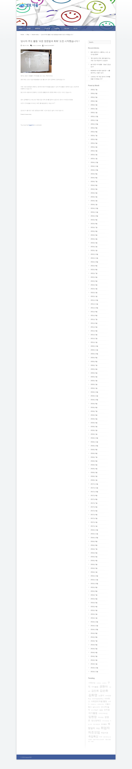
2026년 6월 (94, 93)
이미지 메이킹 (103, 713)
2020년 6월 (94, 369)
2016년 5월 (94, 556)
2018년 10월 (94, 446)
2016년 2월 (94, 568)
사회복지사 (93, 704)
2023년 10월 (94, 216)
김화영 (92, 695)
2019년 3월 (94, 426)
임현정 (92, 716)
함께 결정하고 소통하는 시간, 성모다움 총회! (100, 53)
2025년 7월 (94, 135)
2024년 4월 (94, 193)
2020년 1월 (94, 388)
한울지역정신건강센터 (98, 739)
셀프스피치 (96, 707)
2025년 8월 (94, 132)
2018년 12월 (94, 438)
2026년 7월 (94, 89)
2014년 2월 (94, 660)
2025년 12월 (94, 116)
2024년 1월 (94, 204)
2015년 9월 (94, 587)
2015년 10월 (94, 583)
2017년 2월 (94, 522)
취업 (98, 728)
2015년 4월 (94, 606)
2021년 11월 (94, 304)
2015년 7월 (94, 595)
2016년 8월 (94, 545)
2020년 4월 (94, 377)
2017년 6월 (94, 507)
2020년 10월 (94, 354)
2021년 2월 (94, 338)
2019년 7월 (94, 411)
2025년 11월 (94, 120)
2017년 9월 (94, 495)
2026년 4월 (94, 101)
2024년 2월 (94, 200)
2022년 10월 (94, 262)
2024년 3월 (94, 197)
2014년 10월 (94, 629)
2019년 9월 (94, 403)
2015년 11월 (94, 580)
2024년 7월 (94, 181)
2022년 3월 (94, 289)
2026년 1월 (94, 112)
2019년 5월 (94, 419)
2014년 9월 (94, 633)
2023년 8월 (94, 223)
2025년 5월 (94, 143)
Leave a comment (37, 45)
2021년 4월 (94, 331)
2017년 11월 (94, 488)
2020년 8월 (94, 361)
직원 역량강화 (96, 724)
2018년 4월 (94, 468)
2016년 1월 (94, 572)
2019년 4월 (94, 423)
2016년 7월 (94, 549)
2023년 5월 (94, 235)
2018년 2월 (94, 476)
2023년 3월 (94, 243)
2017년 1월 (94, 526)
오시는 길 (47, 28)
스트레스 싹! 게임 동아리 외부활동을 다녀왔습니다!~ (100, 78)
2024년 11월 (94, 166)
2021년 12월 (94, 300)
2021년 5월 (94, 327)
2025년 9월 (94, 128)
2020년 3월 (94, 380)
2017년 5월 (94, 511)
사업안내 (56, 28)
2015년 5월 (94, 602)
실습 (101, 710)
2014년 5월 (94, 648)
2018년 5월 (94, 465)
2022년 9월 (94, 266)
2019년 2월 (94, 430)
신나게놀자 (94, 710)
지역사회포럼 (105, 720)
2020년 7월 (94, 365)
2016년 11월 (94, 534)
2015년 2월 (94, 614)
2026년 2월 (94, 109)
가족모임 (91, 683)
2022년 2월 (94, 292)
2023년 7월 (94, 227)
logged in (31, 125)
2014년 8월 (94, 637)
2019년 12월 (94, 392)
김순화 (104, 690)
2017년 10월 (94, 491)
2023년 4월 (94, 239)
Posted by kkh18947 (49, 45)
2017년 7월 (94, 503)
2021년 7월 (94, 319)
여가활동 (92, 713)
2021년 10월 (94, 308)
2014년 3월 (94, 656)
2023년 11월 (94, 212)
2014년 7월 (94, 641)
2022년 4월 (94, 285)
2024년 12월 (94, 162)
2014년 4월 (94, 652)
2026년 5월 (94, 97)
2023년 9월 (94, 220)
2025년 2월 (94, 154)
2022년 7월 (94, 273)
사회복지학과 (100, 704)
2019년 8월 (94, 407)
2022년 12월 (94, 254)
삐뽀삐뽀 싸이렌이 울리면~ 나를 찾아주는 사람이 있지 (100, 72)
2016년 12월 (94, 530)
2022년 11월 (94, 258)
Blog (28, 34)
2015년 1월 (94, 618)
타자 (100, 737)
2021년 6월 (94, 323)
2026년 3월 (94, 105)
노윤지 (101, 695)
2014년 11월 (94, 625)
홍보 (92, 741)
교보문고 (104, 683)
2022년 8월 (94, 269)
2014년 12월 (94, 622)
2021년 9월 (94, 311)
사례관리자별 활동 (99, 701)
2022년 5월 (94, 281)
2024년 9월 (94, 174)
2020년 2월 (94, 384)
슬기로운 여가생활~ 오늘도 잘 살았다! (101, 66)
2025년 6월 (94, 139)
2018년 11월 (94, 442)
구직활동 (94, 687)
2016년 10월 (94, 537)
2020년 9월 (94, 357)
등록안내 (37, 28)
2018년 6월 (94, 461)
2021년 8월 (94, 315)
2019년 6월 (94, 415)
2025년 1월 (94, 158)
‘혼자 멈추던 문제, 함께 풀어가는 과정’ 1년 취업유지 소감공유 (100, 59)
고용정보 (98, 683)
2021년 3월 (94, 334)
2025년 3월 (94, 151)
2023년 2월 (94, 246)
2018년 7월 (94, 457)
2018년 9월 (94, 449)
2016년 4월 (94, 560)
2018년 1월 (94, 480)
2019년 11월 (94, 396)
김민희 (95, 690)
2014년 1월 (94, 664)
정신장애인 (96, 720)
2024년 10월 (94, 170)
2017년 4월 (94, 514)
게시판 (29, 28)
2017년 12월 (94, 484)
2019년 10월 (94, 399)
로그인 (75, 28)
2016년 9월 (94, 541)
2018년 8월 (94, 453)
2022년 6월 (94, 277)
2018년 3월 (94, 472)
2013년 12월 (94, 668)
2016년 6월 (94, 553)
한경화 (90, 739)
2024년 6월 (94, 185)
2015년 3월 (94, 610)
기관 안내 (66, 28)
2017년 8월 (94, 499)
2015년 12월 (94, 576)
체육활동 (104, 724)
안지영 (107, 710)
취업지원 (104, 733)
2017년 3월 (94, 518)
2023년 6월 (94, 231)
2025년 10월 (94, 124)
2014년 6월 (94, 645)
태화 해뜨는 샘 (107, 737)
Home (20, 28)
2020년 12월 (94, 346)
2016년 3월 (94, 564)
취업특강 (93, 736)
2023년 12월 (94, 208)
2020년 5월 (94, 373)
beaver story (35, 34)
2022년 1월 (94, 296)
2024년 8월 (94, 177)
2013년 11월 (94, 671)
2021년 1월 (94, 342)
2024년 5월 (94, 189)
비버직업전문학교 (98, 699)
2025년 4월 (94, 147)
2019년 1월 (94, 434)
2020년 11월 (94, 350)
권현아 (103, 686)
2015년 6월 (94, 599)
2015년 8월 (94, 591)
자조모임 (101, 717)
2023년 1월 (94, 250)
